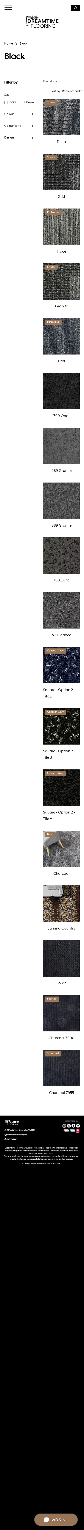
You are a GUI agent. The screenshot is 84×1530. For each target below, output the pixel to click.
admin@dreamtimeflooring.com (17, 1134)
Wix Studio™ (56, 1163)
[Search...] (75, 8)
